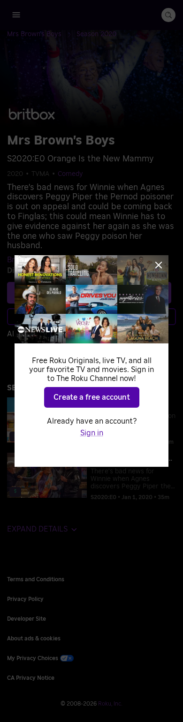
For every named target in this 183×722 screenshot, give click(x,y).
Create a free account (91, 397)
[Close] (158, 265)
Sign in (91, 433)
